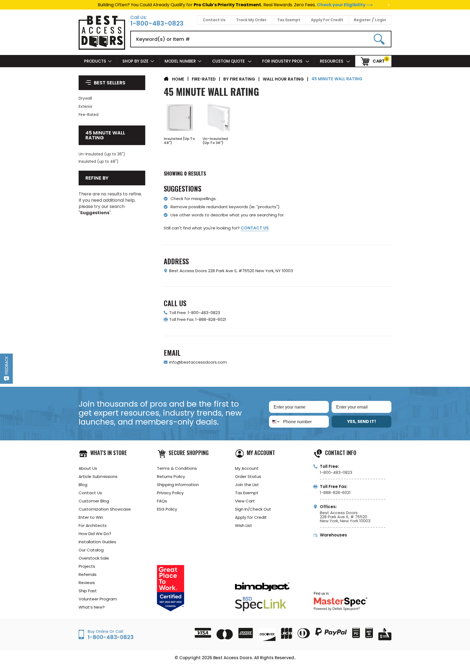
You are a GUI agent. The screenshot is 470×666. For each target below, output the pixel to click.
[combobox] (274, 421)
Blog (83, 484)
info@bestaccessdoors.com (198, 362)
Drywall (85, 98)
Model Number (180, 61)
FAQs (162, 501)
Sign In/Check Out (253, 509)
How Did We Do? (95, 533)
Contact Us (214, 20)
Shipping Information (178, 484)
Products (95, 61)
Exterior (85, 106)
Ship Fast (88, 591)
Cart (379, 60)
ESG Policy (167, 509)
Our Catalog (91, 550)
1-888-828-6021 (335, 492)
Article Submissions (98, 476)
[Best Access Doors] (102, 49)
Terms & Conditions (177, 468)
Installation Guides (97, 542)
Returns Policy (171, 476)
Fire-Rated (88, 114)
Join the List (247, 484)
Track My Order (251, 20)
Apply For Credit (327, 20)
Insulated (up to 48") (99, 161)
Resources (332, 61)
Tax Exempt (288, 20)
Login (380, 20)
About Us (88, 468)
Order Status (248, 476)
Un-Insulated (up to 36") (102, 154)
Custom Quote (229, 61)
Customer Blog (94, 501)
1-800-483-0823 (157, 23)
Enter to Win (91, 517)
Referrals (88, 574)
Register (362, 20)
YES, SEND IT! (361, 421)
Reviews (87, 582)
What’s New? (92, 607)
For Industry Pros (283, 61)
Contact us (255, 228)
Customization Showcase (105, 509)
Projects (87, 566)
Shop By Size (135, 61)
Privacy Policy (170, 493)
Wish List (243, 525)
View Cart (245, 501)
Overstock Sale (94, 558)
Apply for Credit (251, 517)
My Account (247, 468)
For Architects (93, 525)
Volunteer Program (98, 599)
